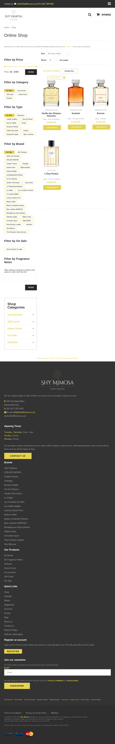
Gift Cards (9, 576)
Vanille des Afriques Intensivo (51, 114)
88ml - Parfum (100, 119)
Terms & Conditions (12, 713)
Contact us (9, 626)
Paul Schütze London (14, 540)
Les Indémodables (12, 506)
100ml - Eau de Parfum (51, 179)
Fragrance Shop (74, 699)
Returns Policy (11, 630)
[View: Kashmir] (76, 93)
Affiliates (54, 713)
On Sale (8, 581)
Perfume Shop (85, 699)
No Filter (9, 90)
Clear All (69, 71)
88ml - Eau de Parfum (51, 119)
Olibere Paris (10, 531)
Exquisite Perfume (42, 699)
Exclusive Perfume (29, 699)
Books (7, 600)
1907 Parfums (10, 468)
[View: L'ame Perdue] (51, 153)
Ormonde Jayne (51, 110)
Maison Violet (10, 514)
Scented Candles (96, 699)
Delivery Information (13, 634)
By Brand (8, 555)
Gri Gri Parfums (11, 489)
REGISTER (13, 651)
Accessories (10, 572)
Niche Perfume (8, 699)
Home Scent (54, 358)
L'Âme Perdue (51, 173)
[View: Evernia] (100, 93)
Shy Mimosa (10, 544)
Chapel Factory (11, 476)
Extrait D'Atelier (11, 485)
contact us (69, 46)
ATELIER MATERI (12, 472)
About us (8, 621)
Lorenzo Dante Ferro (13, 510)
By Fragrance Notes (13, 559)
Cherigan (8, 481)
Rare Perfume (19, 699)
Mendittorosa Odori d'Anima (17, 527)
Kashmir (76, 113)
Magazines (9, 604)
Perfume (45, 358)
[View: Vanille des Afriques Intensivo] (51, 93)
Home (6, 27)
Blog (6, 617)
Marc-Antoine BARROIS (15, 523)
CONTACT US (18, 456)
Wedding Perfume (54, 699)
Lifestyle (8, 596)
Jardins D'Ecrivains (13, 493)
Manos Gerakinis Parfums (16, 519)
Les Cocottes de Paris (14, 502)
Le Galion (51, 170)
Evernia (100, 113)
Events (7, 613)
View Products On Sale (14, 249)
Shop (14, 27)
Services (8, 609)
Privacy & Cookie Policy (36, 713)
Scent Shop (64, 699)
